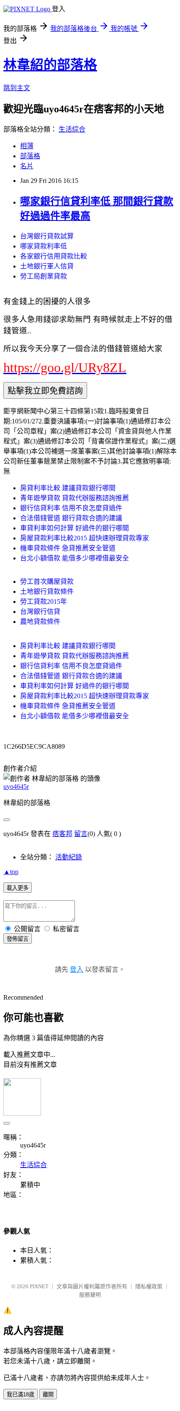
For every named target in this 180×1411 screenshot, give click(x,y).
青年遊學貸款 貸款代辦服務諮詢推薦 (74, 498)
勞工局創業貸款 (43, 276)
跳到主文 (16, 87)
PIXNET (39, 1286)
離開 (48, 1394)
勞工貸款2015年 (43, 601)
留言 (80, 833)
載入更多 (17, 888)
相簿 (26, 145)
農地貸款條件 (40, 621)
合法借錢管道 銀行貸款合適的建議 (71, 518)
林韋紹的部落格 (50, 64)
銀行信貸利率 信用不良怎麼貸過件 (71, 508)
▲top (10, 871)
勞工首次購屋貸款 (47, 581)
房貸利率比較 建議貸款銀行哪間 (68, 487)
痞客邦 (62, 833)
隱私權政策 (148, 1286)
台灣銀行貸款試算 (47, 236)
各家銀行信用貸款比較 (53, 256)
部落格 (30, 156)
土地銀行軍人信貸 (47, 266)
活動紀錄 (68, 857)
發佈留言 (17, 939)
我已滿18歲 (20, 1394)
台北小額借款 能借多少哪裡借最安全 (74, 558)
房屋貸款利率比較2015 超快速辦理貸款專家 (84, 538)
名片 (26, 166)
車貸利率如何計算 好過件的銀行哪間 (74, 528)
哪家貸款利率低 (43, 246)
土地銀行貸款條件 (47, 591)
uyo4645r (16, 786)
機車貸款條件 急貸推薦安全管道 (68, 548)
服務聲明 (90, 1295)
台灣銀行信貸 (40, 611)
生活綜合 (72, 129)
